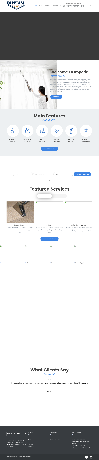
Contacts (55, 6)
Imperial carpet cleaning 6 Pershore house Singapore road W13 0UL (80, 441)
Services (47, 6)
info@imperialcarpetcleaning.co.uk (81, 448)
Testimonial (31, 446)
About (41, 6)
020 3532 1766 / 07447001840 (73, 6)
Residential (44, 196)
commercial (58, 196)
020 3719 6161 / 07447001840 (79, 445)
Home (35, 6)
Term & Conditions (55, 439)
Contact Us (31, 449)
